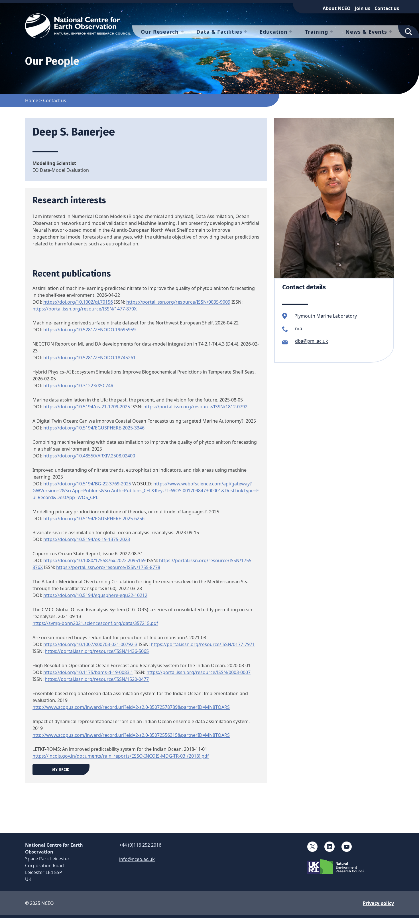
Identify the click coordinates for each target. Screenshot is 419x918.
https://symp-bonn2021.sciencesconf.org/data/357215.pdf (95, 623)
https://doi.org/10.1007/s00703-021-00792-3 (90, 644)
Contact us (387, 8)
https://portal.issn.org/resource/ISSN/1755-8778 (108, 567)
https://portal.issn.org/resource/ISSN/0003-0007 (199, 672)
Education (273, 31)
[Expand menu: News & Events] (390, 31)
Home (31, 100)
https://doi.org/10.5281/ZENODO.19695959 (89, 329)
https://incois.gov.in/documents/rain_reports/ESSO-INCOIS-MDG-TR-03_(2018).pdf (120, 756)
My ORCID (61, 770)
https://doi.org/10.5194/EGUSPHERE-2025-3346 (94, 428)
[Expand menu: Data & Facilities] (245, 31)
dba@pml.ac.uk (311, 341)
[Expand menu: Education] (290, 31)
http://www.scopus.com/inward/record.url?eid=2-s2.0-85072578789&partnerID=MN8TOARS (131, 707)
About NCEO (337, 8)
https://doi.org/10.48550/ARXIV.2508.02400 (89, 456)
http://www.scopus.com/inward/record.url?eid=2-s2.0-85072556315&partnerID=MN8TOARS (131, 735)
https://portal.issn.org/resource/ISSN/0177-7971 (203, 644)
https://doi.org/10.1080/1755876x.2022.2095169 (94, 560)
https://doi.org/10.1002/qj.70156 (78, 302)
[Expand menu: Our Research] (182, 31)
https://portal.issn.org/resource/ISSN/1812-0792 (195, 406)
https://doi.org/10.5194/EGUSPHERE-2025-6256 (94, 518)
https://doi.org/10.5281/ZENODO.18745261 (89, 357)
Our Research (160, 31)
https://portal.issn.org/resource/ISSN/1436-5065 (97, 651)
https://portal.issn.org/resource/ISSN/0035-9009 (178, 302)
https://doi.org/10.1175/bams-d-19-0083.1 (88, 672)
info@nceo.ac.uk (137, 859)
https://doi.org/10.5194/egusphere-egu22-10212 (95, 595)
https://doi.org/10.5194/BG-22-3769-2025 (87, 484)
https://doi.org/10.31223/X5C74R (78, 385)
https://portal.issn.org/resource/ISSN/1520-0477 (97, 679)
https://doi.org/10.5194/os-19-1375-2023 (86, 539)
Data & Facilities (219, 31)
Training (316, 31)
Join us (362, 8)
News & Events (366, 31)
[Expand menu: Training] (331, 31)
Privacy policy (378, 903)
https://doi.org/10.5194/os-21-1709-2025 (86, 406)
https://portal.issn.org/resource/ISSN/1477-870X (84, 309)
